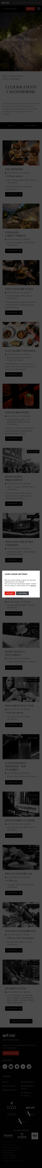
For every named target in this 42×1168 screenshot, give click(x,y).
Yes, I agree (10, 593)
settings (33, 585)
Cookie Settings (22, 593)
